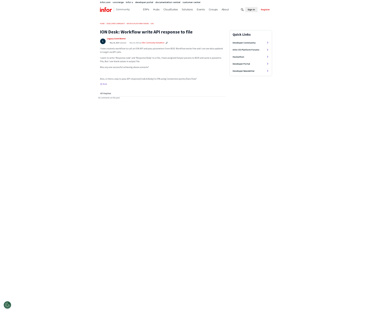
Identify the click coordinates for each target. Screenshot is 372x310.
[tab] (105, 93)
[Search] (242, 9)
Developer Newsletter (244, 70)
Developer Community (244, 42)
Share (103, 84)
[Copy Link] (166, 42)
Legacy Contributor (116, 38)
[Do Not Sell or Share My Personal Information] (7, 305)
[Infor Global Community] (115, 9)
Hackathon (238, 56)
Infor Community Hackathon (153, 43)
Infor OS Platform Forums (246, 49)
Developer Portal (241, 63)
